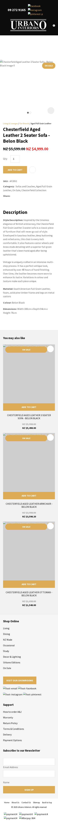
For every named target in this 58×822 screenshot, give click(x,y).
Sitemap (36, 802)
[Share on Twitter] (16, 196)
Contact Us (26, 802)
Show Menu (5, 25)
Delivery (7, 734)
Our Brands (24, 123)
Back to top (47, 802)
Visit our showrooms (19, 680)
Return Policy (10, 723)
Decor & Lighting (12, 656)
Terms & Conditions (13, 728)
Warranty (8, 717)
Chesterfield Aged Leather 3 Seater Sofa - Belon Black (29, 417)
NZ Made (7, 639)
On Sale (7, 668)
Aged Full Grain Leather (41, 123)
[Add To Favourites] (32, 169)
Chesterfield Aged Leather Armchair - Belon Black (29, 505)
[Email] (20, 196)
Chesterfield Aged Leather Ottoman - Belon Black (29, 594)
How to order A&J (12, 711)
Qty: (5, 158)
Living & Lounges (10, 123)
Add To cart (29, 407)
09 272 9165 (17, 10)
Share (6, 195)
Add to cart (15, 169)
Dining (6, 633)
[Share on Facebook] (12, 196)
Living (6, 628)
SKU (5, 181)
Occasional (9, 645)
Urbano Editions (11, 662)
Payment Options (12, 740)
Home (6, 802)
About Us (15, 802)
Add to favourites (50, 348)
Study (6, 651)
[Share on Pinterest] (25, 196)
